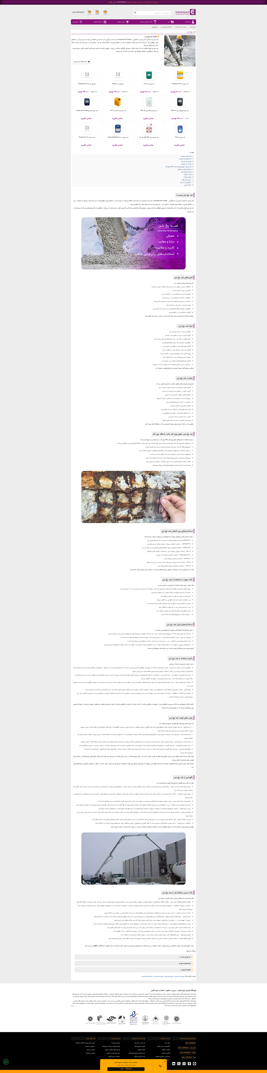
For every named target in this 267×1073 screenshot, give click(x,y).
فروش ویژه (75, 22)
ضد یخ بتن (154, 27)
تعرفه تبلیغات (141, 1050)
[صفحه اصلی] (183, 12)
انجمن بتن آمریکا (90, 1053)
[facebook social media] (189, 1063)
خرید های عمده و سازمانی (113, 1053)
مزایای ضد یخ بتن (186, 161)
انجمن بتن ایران (91, 1050)
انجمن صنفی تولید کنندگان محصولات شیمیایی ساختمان (85, 1044)
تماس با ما (167, 1043)
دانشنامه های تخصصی (166, 27)
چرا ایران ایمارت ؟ (115, 1043)
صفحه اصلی (193, 27)
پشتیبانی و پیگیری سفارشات (162, 1056)
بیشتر (72, 1006)
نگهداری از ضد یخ (185, 182)
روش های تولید (186, 180)
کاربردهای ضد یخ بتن (185, 159)
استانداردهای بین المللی (184, 169)
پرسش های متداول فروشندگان (137, 1053)
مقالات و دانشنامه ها (181, 27)
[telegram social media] (194, 1063)
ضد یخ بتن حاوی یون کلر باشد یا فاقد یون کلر (178, 167)
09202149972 (121, 2)
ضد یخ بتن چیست (186, 156)
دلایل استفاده (187, 177)
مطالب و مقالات (166, 1050)
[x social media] (178, 1063)
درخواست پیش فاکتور (114, 1056)
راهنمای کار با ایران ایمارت (163, 1046)
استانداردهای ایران (186, 172)
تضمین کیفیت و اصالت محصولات (111, 1046)
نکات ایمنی (187, 185)
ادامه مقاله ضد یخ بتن (78, 62)
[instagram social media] (184, 1063)
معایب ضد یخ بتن (186, 164)
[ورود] (105, 12)
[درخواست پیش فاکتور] (97, 12)
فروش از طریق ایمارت (139, 1046)
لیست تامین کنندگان (139, 1056)
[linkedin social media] (173, 1063)
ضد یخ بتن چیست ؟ (185, 957)
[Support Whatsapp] (6, 1062)
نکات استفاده (187, 174)
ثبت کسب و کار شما (139, 1043)
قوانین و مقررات (166, 1053)
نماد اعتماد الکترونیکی (133, 1018)
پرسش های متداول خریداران (112, 1050)
